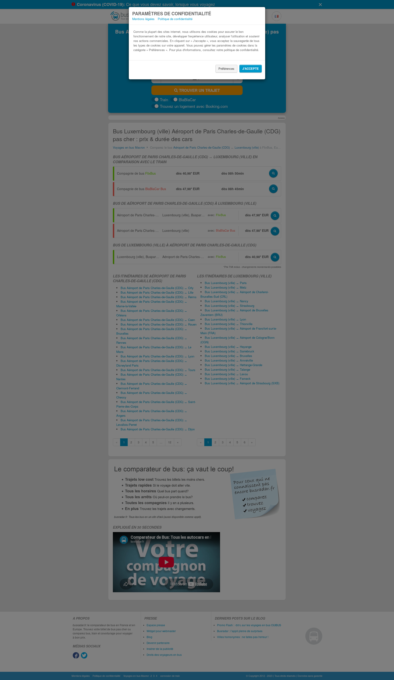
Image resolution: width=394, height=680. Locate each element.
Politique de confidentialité (175, 19)
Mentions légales (143, 19)
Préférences (226, 68)
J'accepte (250, 68)
